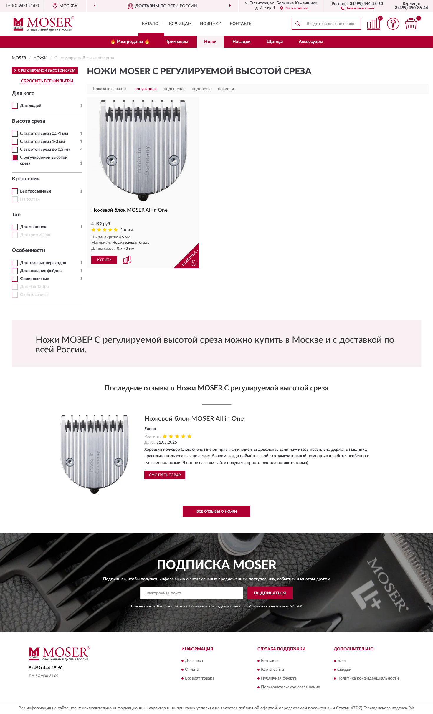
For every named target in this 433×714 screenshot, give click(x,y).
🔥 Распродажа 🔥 (130, 41)
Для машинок (33, 227)
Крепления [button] (25, 179)
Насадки (241, 41)
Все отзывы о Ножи (216, 511)
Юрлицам (180, 24)
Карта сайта (272, 669)
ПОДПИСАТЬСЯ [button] (270, 593)
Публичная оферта (279, 678)
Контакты (241, 24)
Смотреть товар (165, 475)
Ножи (210, 41)
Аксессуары (311, 41)
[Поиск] (297, 24)
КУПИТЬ (104, 259)
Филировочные (34, 279)
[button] (357, 8)
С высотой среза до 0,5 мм (45, 150)
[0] (410, 24)
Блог (341, 661)
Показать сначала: (110, 89)
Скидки (344, 669)
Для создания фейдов (41, 271)
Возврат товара (199, 678)
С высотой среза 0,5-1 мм (44, 134)
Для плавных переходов (43, 263)
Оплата (192, 669)
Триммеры (177, 41)
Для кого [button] (23, 93)
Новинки (211, 24)
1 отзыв (127, 230)
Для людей (30, 106)
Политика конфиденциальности (368, 678)
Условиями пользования (269, 606)
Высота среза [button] (28, 121)
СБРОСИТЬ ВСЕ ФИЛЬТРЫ (47, 81)
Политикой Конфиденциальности (217, 606)
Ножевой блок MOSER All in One (194, 418)
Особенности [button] (28, 250)
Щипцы (275, 41)
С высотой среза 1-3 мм (42, 142)
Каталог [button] (151, 24)
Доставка (194, 661)
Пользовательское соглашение (290, 687)
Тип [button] (16, 215)
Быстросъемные (35, 191)
